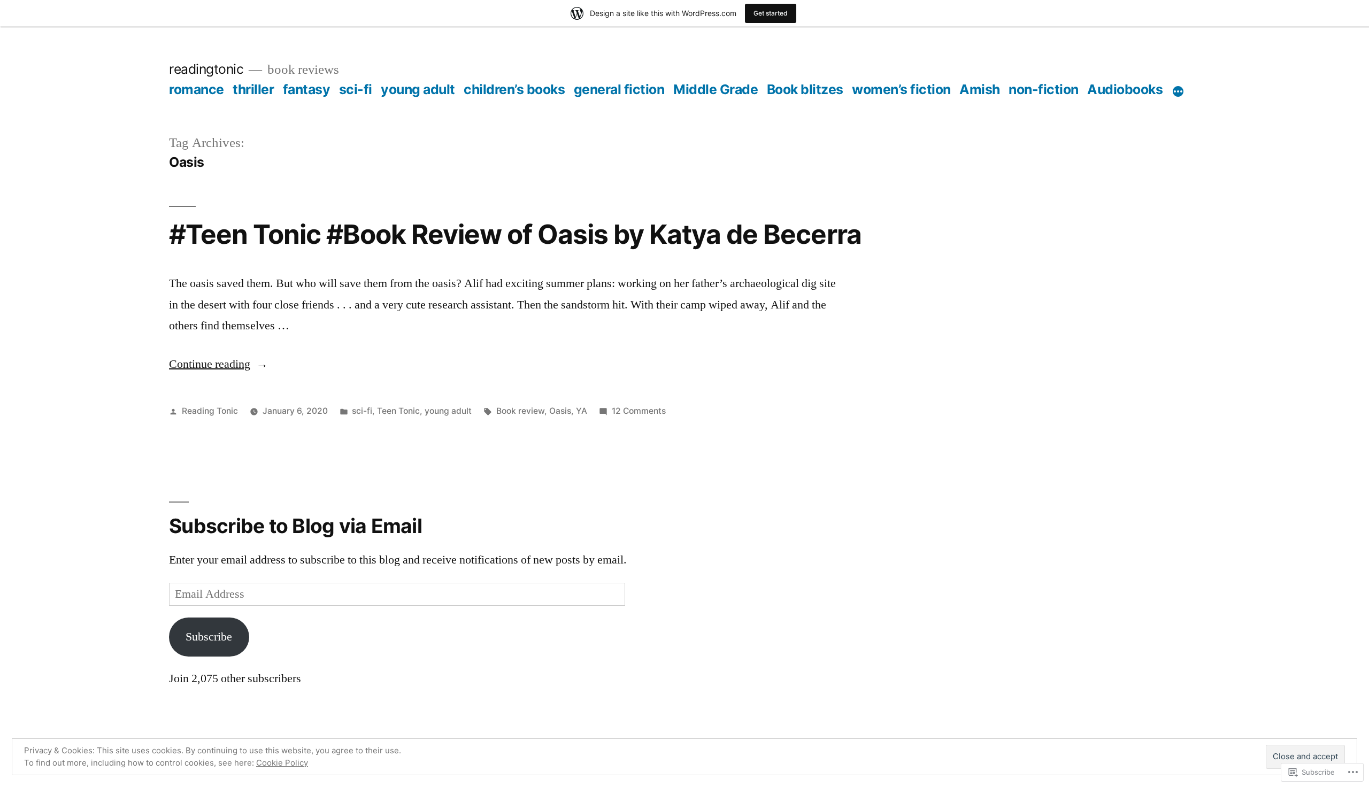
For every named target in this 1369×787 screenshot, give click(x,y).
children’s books (514, 89)
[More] (1178, 91)
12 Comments (639, 411)
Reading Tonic (210, 411)
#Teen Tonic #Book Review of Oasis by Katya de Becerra (515, 234)
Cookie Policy (282, 763)
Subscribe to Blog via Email (295, 526)
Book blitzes (805, 89)
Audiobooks (1125, 89)
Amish (979, 89)
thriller (253, 89)
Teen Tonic (398, 411)
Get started (770, 13)
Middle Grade (715, 89)
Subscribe (209, 636)
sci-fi (355, 89)
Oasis (560, 411)
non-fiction (1044, 89)
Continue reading (209, 364)
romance (196, 89)
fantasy (306, 89)
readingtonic (206, 69)
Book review (520, 411)
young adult (418, 89)
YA (581, 411)
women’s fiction (901, 89)
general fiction (619, 89)
